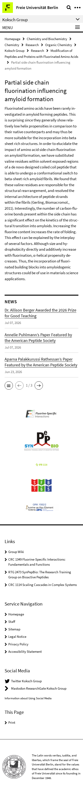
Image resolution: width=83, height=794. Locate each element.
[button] (9, 385)
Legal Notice (17, 636)
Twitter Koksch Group (26, 681)
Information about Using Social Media (28, 698)
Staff (11, 621)
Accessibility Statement (25, 651)
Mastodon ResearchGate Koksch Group (38, 688)
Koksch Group (14, 50)
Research (32, 45)
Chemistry (12, 45)
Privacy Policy (18, 644)
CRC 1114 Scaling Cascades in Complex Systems (42, 584)
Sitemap (14, 629)
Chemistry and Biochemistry (47, 39)
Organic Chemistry (58, 45)
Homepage (12, 39)
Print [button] (11, 722)
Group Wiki (16, 552)
